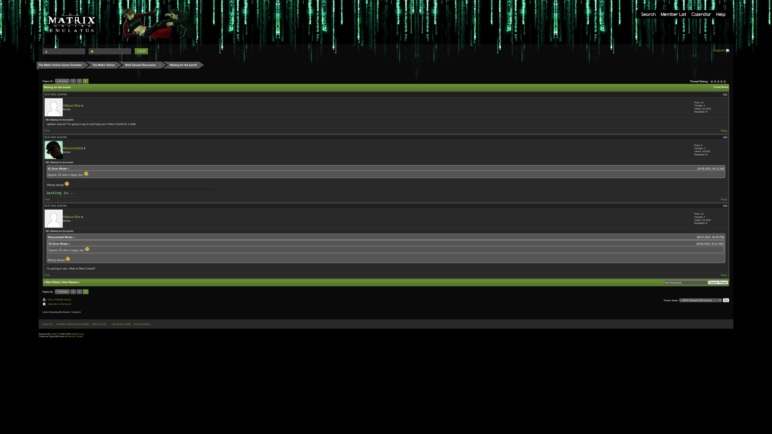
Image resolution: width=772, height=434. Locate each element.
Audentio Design (75, 336)
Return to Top (99, 324)
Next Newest (70, 282)
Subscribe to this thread (59, 304)
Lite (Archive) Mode (121, 324)
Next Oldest (53, 282)
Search (648, 14)
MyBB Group (77, 334)
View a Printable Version (59, 299)
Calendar (701, 14)
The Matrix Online (103, 65)
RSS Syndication (142, 324)
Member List (673, 14)
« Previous (62, 81)
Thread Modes (720, 87)
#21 (725, 94)
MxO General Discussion (140, 65)
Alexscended (73, 148)
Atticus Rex (71, 105)
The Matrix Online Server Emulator (60, 65)
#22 (725, 137)
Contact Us (47, 324)
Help (721, 14)
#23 (725, 206)
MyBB (54, 334)
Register (719, 50)
